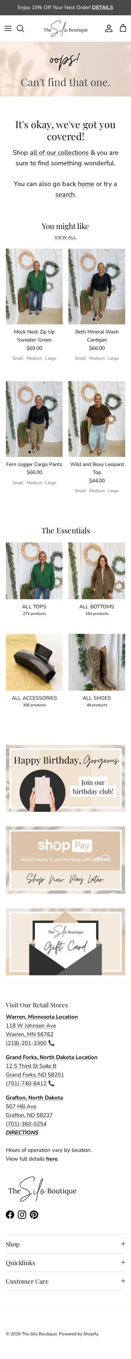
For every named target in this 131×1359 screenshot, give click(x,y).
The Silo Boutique (39, 1334)
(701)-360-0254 (26, 1123)
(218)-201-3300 (26, 1043)
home (86, 183)
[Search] (24, 28)
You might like (65, 226)
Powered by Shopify (78, 1334)
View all (65, 237)
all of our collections (59, 152)
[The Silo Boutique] (65, 28)
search (65, 194)
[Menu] (8, 28)
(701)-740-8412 (27, 1083)
